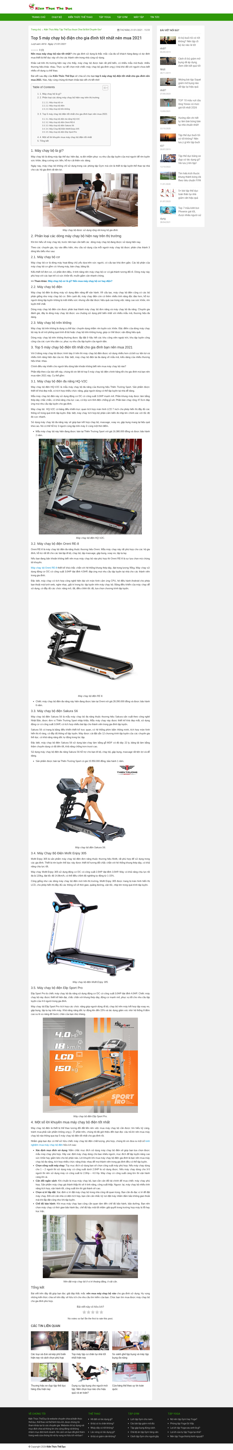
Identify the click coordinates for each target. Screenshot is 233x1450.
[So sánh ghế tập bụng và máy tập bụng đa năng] (131, 1340)
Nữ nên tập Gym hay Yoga (183, 1419)
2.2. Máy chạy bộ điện (55, 106)
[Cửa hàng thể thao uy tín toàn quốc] (131, 1372)
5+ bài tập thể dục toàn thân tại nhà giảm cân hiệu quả (188, 194)
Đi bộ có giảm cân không (103, 1436)
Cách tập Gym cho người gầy (144, 1436)
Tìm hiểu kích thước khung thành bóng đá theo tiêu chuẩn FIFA (189, 177)
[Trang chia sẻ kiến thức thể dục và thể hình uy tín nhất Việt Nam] (51, 6)
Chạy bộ (57, 17)
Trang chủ (38, 17)
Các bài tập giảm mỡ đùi (142, 1423)
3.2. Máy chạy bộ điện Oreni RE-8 (60, 122)
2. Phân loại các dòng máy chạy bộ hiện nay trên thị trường (69, 97)
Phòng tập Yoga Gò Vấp (182, 1423)
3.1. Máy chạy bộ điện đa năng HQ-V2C (63, 119)
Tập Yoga (105, 17)
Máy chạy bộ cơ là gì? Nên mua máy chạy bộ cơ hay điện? (80, 281)
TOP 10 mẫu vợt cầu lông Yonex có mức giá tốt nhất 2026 (189, 104)
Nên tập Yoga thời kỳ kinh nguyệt (186, 1436)
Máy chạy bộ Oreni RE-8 (44, 567)
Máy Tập (139, 17)
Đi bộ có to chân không (102, 1423)
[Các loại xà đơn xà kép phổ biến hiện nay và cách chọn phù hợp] (49, 1340)
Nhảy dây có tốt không (102, 1428)
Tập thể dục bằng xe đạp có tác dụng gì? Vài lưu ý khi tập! (189, 159)
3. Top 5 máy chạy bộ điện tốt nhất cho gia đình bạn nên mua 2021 (73, 114)
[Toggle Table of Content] (103, 87)
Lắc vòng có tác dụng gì (102, 1432)
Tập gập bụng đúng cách (142, 1428)
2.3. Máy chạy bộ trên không (58, 109)
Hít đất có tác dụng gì (101, 1419)
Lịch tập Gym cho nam (141, 1419)
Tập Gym (122, 17)
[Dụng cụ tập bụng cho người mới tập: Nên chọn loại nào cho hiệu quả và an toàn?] (90, 1372)
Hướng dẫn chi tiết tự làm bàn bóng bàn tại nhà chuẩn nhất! (189, 121)
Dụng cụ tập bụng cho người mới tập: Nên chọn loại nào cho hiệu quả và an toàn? (90, 1389)
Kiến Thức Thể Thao (80, 17)
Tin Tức (154, 17)
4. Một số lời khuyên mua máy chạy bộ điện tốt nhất (66, 137)
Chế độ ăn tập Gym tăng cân (144, 1432)
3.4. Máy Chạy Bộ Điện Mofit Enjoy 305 (62, 129)
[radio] (84, 1312)
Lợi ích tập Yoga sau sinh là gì (184, 1428)
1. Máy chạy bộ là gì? (50, 94)
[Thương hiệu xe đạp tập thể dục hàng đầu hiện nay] (49, 1372)
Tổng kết (44, 141)
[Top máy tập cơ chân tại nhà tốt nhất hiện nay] (90, 1340)
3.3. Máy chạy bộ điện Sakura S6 (60, 125)
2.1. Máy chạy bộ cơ (54, 102)
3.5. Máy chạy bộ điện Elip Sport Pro (61, 132)
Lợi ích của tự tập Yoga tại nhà (185, 1432)
